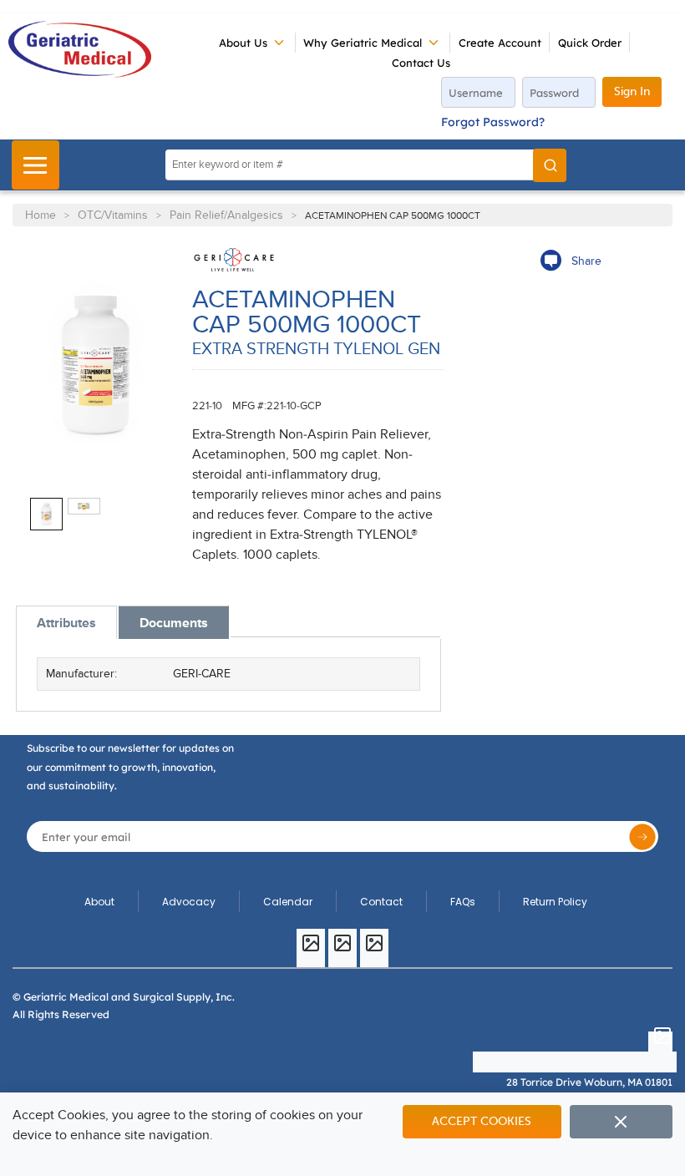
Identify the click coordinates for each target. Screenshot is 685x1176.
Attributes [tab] (66, 623)
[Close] (621, 1121)
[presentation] (66, 623)
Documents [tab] (174, 623)
